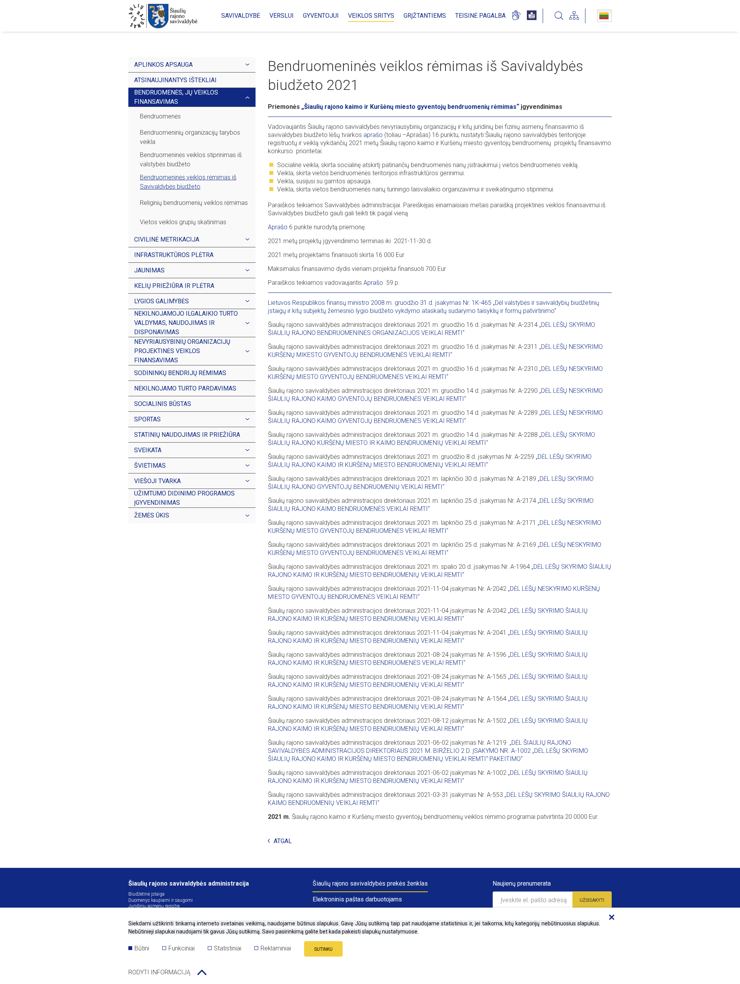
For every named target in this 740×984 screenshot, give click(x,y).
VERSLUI (281, 15)
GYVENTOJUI (321, 15)
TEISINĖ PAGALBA (480, 15)
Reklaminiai (276, 948)
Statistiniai (227, 948)
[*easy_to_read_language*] (531, 15)
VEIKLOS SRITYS (371, 15)
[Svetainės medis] (574, 15)
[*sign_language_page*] (516, 15)
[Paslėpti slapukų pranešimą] (610, 917)
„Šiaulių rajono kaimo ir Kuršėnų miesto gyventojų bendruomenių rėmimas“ (410, 106)
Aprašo (278, 227)
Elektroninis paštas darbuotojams (357, 899)
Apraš (371, 282)
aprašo (373, 135)
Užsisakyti (592, 900)
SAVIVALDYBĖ (240, 15)
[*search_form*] (559, 15)
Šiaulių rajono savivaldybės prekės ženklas (370, 883)
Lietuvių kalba (604, 16)
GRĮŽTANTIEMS (425, 15)
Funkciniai (181, 948)
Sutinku (323, 949)
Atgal (283, 841)
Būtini (142, 948)
